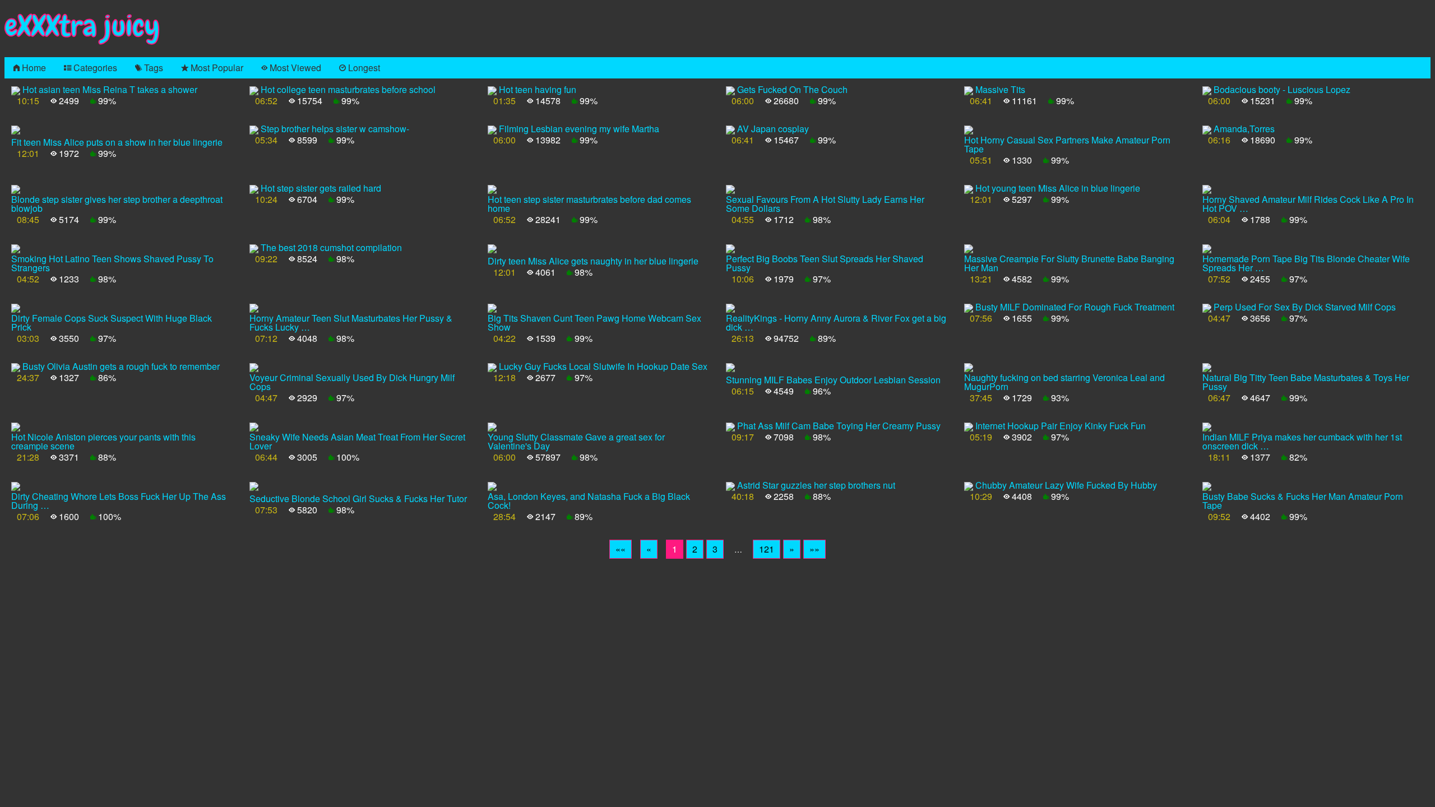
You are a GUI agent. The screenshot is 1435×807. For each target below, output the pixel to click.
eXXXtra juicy (82, 26)
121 (766, 548)
